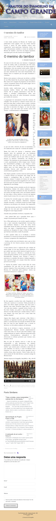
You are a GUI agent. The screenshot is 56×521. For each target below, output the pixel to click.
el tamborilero (28, 385)
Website (6, 493)
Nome (5, 481)
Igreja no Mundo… (43, 197)
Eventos (47, 22)
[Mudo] (29, 381)
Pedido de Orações (44, 188)
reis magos (32, 386)
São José (6, 388)
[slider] (32, 380)
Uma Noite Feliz (30, 448)
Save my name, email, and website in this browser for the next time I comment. (19, 500)
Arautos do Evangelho (16, 385)
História (33, 385)
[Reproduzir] (6, 381)
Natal (22, 386)
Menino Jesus (14, 386)
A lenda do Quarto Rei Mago (11, 448)
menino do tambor (8, 386)
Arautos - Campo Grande (9, 37)
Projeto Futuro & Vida (36, 22)
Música (19, 386)
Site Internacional (43, 189)
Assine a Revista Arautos (43, 177)
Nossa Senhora (27, 386)
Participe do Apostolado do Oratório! (43, 185)
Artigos (13, 26)
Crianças (23, 385)
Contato (6, 26)
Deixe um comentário (31, 37)
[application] (19, 380)
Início (5, 22)
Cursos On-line (23, 22)
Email (5, 487)
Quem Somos (12, 22)
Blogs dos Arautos (44, 179)
